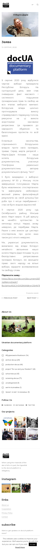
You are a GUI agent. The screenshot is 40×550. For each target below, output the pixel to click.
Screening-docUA (12, 378)
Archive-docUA (11, 360)
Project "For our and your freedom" (19, 369)
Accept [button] (32, 544)
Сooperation (6, 509)
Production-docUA (32, 293)
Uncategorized (11, 383)
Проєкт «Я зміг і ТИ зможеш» (16, 392)
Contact (5, 517)
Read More (20, 547)
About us (5, 505)
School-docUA (11, 374)
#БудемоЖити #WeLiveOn (15, 355)
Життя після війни (12, 387)
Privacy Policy (7, 513)
